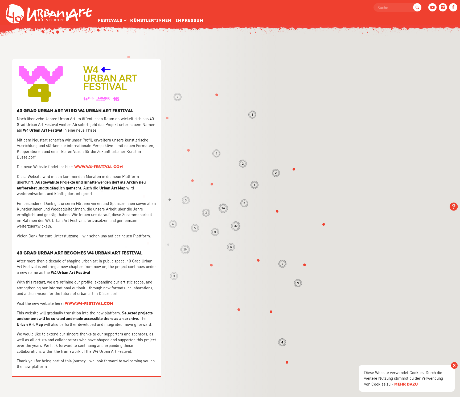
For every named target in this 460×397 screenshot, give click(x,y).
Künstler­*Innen (150, 20)
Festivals (110, 20)
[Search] (417, 7)
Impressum (189, 20)
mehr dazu (406, 384)
